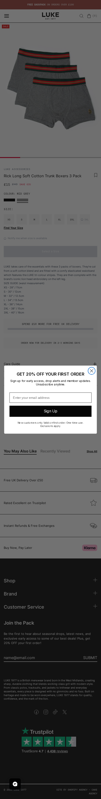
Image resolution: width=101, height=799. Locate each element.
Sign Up (50, 411)
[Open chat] (15, 784)
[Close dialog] (91, 370)
